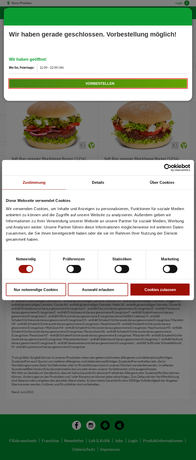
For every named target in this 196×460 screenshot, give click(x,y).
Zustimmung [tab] (34, 182)
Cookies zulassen (160, 289)
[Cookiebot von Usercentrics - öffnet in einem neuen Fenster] (167, 168)
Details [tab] (98, 182)
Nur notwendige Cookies (36, 289)
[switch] (74, 269)
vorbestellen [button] (99, 83)
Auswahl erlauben (98, 289)
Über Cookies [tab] (162, 182)
